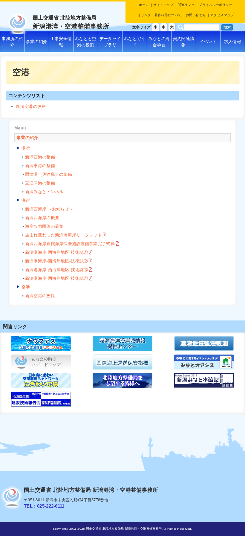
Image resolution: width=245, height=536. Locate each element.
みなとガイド (134, 41)
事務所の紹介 (12, 41)
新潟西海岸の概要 (42, 217)
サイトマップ (163, 5)
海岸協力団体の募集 (44, 226)
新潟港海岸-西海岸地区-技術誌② (56, 261)
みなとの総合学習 (159, 41)
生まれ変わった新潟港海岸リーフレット (63, 235)
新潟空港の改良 (31, 106)
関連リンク (186, 5)
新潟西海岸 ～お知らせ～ (49, 209)
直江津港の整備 (40, 183)
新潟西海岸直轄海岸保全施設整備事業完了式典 (70, 243)
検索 (227, 27)
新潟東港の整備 (40, 165)
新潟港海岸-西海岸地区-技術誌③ (56, 269)
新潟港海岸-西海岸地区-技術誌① (56, 252)
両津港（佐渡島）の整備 (48, 174)
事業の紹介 (36, 41)
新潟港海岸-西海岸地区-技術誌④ (56, 278)
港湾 (26, 148)
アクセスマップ (222, 15)
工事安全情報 (61, 41)
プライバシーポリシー (215, 5)
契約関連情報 (183, 41)
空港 (26, 287)
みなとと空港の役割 (85, 41)
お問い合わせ (196, 15)
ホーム (144, 5)
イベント (208, 41)
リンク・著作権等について (161, 15)
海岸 (26, 200)
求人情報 (232, 41)
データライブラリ (110, 41)
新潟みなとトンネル (44, 191)
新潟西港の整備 (40, 157)
